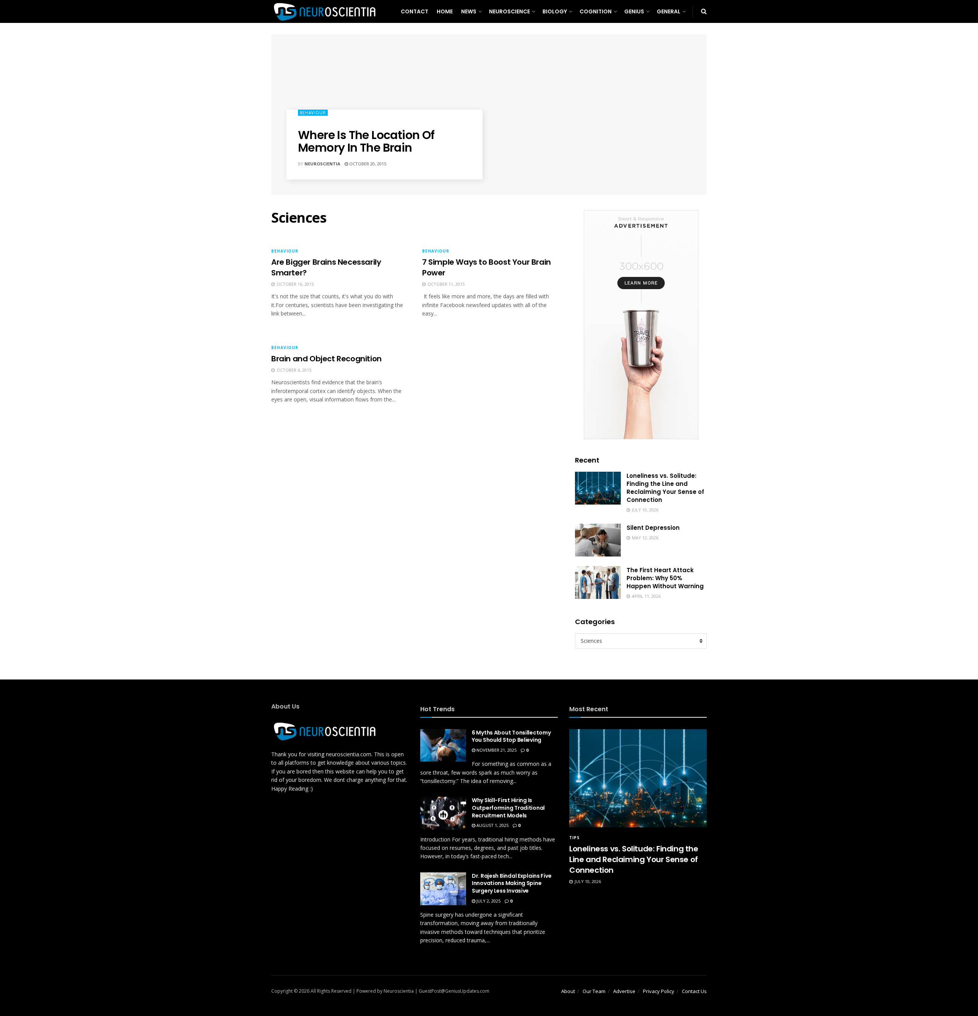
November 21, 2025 (496, 750)
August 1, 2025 (491, 825)
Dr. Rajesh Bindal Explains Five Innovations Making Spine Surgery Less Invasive (511, 883)
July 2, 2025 (487, 901)
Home (445, 11)
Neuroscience (509, 11)
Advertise (624, 991)
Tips (574, 838)
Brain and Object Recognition (326, 358)
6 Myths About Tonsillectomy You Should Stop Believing (511, 736)
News (468, 11)
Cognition (596, 11)
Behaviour (313, 112)
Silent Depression (653, 528)
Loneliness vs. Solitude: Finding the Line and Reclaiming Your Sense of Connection (665, 488)
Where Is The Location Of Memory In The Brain (366, 141)
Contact (414, 11)
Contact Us (694, 991)
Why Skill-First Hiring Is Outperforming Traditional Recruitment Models (508, 807)
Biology (554, 11)
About (568, 991)
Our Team (594, 991)
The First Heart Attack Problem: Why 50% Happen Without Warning (665, 578)
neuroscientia (322, 164)
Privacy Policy (658, 991)
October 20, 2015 (367, 164)
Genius (634, 11)
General (668, 11)
